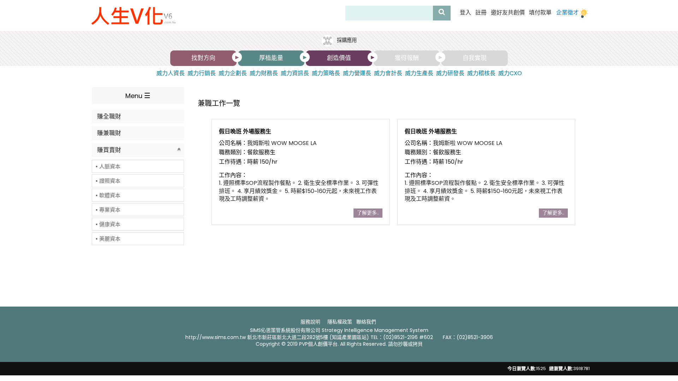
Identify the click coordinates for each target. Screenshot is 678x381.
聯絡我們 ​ (366, 321)
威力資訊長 (295, 73)
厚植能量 (271, 58)
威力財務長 (264, 73)
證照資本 (109, 181)
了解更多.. (368, 212)
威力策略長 (326, 73)
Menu (133, 95)
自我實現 (475, 58)
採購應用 (346, 40)
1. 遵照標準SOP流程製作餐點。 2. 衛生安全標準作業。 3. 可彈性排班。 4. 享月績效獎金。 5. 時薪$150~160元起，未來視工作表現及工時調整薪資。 (299, 191)
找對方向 (203, 58)
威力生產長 (419, 73)
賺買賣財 (109, 150)
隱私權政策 (339, 321)
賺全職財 (109, 116)
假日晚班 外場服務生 (245, 131)
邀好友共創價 (508, 13)
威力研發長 (450, 73)
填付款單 (540, 13)
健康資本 (109, 224)
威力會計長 (388, 73)
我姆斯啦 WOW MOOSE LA (282, 143)
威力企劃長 (233, 73)
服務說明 (310, 321)
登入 (465, 13)
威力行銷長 (202, 73)
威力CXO (510, 73)
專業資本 (109, 209)
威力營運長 (357, 73)
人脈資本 (109, 166)
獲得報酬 (407, 58)
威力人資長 (170, 73)
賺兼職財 (109, 133)
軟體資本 (109, 195)
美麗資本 (109, 238)
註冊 (481, 13)
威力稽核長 (481, 73)
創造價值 (339, 58)
